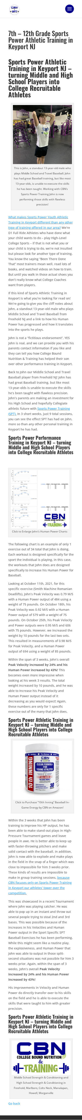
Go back (14, 1103)
